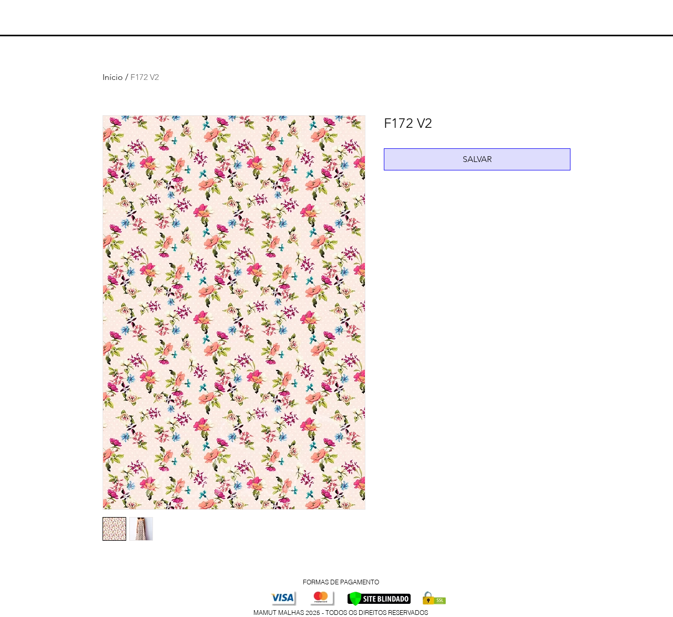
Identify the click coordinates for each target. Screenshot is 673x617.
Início (113, 77)
